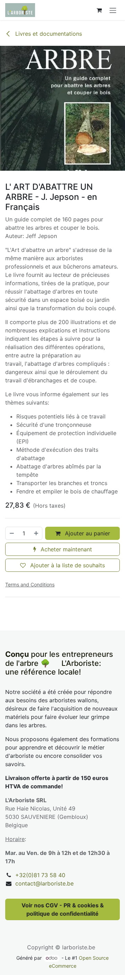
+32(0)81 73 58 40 (40, 875)
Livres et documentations (48, 33)
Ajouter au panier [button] (86, 533)
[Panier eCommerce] (99, 10)
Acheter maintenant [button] (65, 549)
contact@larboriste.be (44, 883)
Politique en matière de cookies (62, 955)
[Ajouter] (36, 533)
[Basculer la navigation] (113, 10)
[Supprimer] (11, 533)
